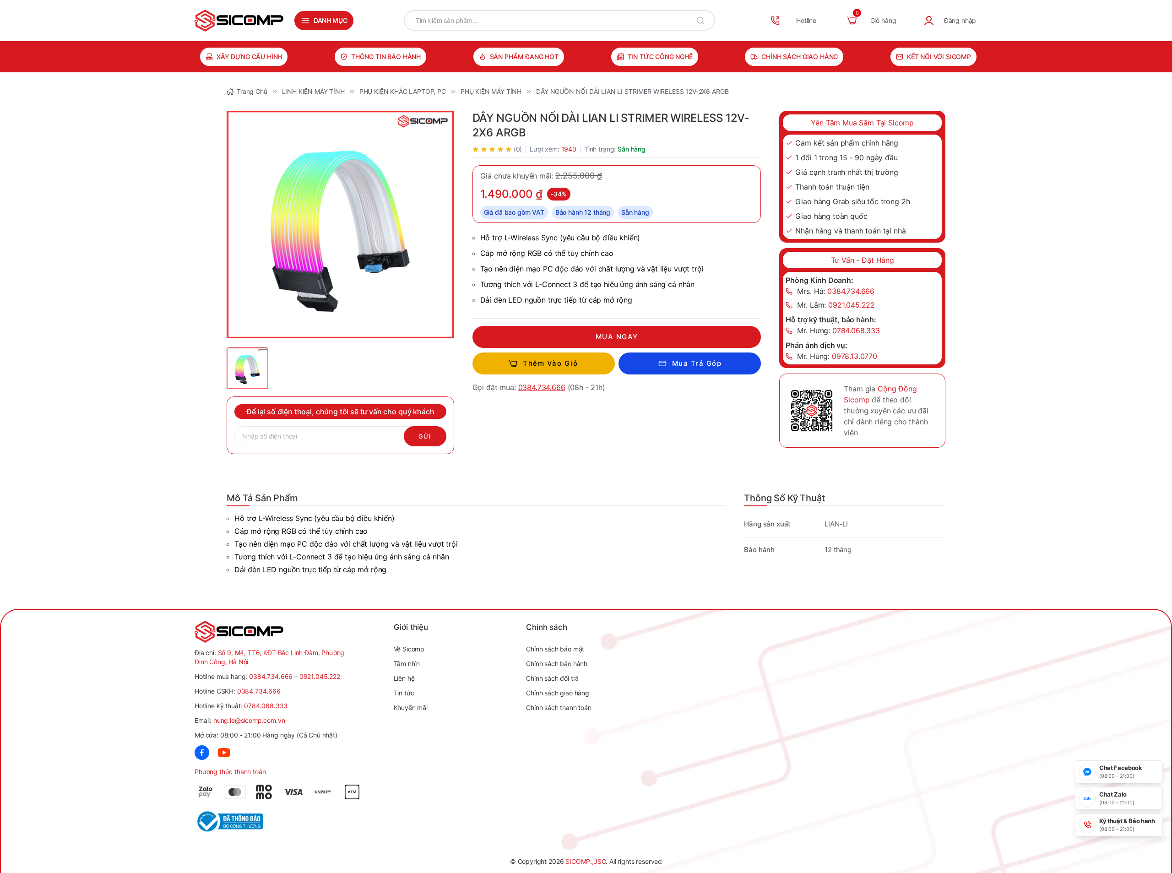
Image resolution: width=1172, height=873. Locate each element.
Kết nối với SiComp (939, 56)
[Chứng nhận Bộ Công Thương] (241, 821)
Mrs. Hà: (835, 291)
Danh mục (330, 20)
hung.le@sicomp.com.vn (249, 720)
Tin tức (404, 693)
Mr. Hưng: (838, 330)
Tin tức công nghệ (660, 56)
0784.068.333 (266, 706)
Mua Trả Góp (697, 363)
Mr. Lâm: (836, 304)
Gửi (425, 436)
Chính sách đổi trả (552, 678)
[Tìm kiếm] (700, 20)
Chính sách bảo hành (556, 663)
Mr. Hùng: (837, 356)
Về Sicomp (409, 649)
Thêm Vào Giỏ (550, 363)
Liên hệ (404, 678)
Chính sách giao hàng (799, 56)
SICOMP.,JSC (585, 861)
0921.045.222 (319, 676)
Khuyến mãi (411, 707)
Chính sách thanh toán (558, 707)
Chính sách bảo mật (555, 649)
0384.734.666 (541, 387)
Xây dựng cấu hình (249, 56)
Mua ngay (617, 336)
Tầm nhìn (407, 663)
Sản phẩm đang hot (524, 56)
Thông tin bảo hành (386, 56)
